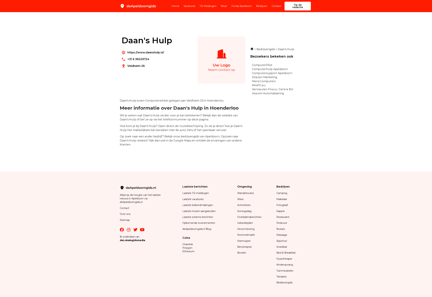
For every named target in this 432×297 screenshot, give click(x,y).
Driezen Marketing (264, 77)
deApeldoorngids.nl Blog (196, 228)
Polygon (187, 247)
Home (175, 6)
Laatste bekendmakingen (197, 205)
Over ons (125, 214)
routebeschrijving (191, 126)
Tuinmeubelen (284, 270)
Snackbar (281, 246)
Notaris (280, 228)
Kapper (281, 211)
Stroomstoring (245, 228)
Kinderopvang (284, 264)
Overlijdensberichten (249, 217)
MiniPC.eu (258, 85)
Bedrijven (261, 6)
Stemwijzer (244, 240)
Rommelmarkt (246, 234)
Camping (282, 193)
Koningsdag (244, 211)
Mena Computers (264, 81)
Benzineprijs (244, 246)
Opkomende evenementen (198, 222)
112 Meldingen (208, 6)
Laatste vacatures (193, 199)
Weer (224, 6)
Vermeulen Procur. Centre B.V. (272, 89)
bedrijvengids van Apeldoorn (200, 136)
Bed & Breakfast (286, 252)
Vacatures (189, 6)
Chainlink (187, 244)
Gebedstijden (245, 222)
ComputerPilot (262, 65)
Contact (276, 6)
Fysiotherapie (284, 258)
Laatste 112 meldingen (195, 193)
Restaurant (282, 217)
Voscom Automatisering (268, 93)
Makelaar (281, 199)
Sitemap (125, 220)
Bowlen (241, 252)
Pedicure (281, 222)
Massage (281, 234)
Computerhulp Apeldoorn (270, 69)
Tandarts (281, 276)
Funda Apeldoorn (242, 6)
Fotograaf (282, 205)
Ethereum (188, 251)
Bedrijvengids (284, 282)
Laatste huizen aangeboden (199, 211)
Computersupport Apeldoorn (272, 73)
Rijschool (281, 240)
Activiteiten (244, 205)
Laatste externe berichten (197, 217)
